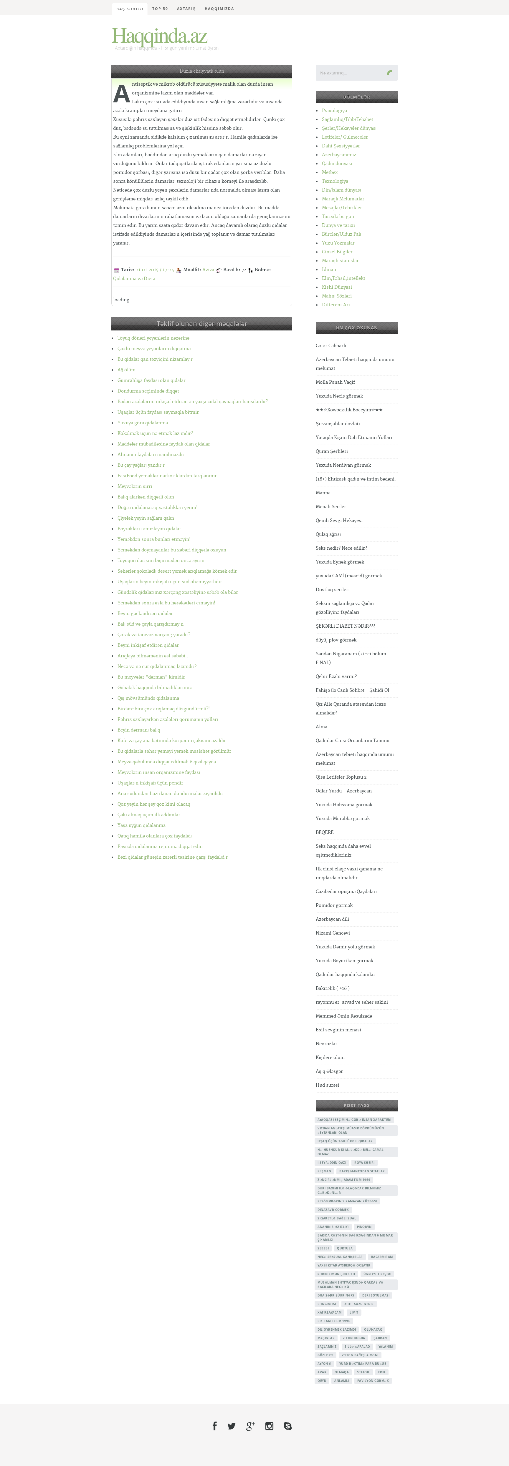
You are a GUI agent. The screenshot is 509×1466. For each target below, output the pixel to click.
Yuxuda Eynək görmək (340, 562)
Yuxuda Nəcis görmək (339, 396)
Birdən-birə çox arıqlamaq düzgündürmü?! (164, 709)
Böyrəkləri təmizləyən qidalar (149, 529)
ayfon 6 (324, 1364)
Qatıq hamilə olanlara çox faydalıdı (155, 836)
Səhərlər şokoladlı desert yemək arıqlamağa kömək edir (177, 571)
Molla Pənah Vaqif (335, 382)
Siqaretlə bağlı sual (337, 1218)
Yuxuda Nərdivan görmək (343, 465)
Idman (329, 269)
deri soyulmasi (375, 1295)
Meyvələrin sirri (135, 486)
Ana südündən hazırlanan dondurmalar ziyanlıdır (170, 794)
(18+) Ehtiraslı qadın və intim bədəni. (356, 479)
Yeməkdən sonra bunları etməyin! (154, 539)
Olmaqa (342, 1372)
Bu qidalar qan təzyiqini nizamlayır (155, 359)
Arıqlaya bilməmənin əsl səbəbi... (154, 656)
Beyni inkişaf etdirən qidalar (148, 645)
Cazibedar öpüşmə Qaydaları (346, 892)
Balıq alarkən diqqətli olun (146, 497)
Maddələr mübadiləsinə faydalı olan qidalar (164, 444)
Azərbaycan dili (332, 919)
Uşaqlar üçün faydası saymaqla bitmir (158, 412)
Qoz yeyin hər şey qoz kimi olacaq (154, 804)
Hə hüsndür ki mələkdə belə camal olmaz (351, 1152)
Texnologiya (335, 181)
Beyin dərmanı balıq (139, 730)
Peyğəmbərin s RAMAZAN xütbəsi (347, 1201)
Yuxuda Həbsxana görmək (344, 805)
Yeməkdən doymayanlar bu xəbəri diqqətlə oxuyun (172, 550)
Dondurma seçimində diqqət (148, 391)
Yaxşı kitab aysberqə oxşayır (344, 1265)
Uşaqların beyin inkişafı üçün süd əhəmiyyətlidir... (172, 582)
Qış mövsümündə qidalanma (148, 698)
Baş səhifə (129, 8)
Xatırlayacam (329, 1312)
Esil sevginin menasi (338, 1030)
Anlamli (341, 1381)
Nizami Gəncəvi (333, 933)
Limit (354, 1312)
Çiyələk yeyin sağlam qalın (146, 518)
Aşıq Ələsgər (329, 1071)
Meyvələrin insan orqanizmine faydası (159, 772)
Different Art (336, 305)
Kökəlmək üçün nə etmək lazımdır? (155, 433)
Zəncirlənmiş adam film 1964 (344, 1180)
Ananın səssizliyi (333, 1227)
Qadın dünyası (337, 164)
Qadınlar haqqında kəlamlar (345, 975)
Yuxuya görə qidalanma (143, 423)
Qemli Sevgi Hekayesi (339, 520)
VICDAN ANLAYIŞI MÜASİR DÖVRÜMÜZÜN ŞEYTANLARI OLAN (351, 1130)
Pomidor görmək (334, 905)
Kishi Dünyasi (337, 287)
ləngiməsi (327, 1304)
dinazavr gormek (333, 1210)
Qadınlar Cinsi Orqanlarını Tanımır (353, 741)
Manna (323, 493)
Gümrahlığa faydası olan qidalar (152, 380)
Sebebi (323, 1248)
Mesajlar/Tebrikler (342, 208)
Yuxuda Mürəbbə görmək (343, 819)
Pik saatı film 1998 (334, 1321)
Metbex (330, 172)
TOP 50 (160, 8)
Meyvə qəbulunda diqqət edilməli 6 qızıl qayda (167, 762)
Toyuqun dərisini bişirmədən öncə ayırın (161, 561)
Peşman (324, 1171)
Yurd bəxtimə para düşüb (363, 1364)
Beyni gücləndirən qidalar (145, 613)
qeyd (322, 1381)
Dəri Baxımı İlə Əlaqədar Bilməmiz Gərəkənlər (349, 1190)
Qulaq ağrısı (328, 534)
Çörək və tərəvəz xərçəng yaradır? (154, 635)
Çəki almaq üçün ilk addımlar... (151, 815)
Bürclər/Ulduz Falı (341, 234)
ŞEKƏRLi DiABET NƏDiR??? (345, 626)
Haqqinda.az (158, 34)
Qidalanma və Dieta (134, 279)
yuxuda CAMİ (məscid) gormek (349, 576)
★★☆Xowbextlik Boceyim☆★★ (349, 410)
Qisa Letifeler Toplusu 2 (341, 777)
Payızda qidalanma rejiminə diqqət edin (160, 847)
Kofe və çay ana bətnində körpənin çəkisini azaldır (172, 741)
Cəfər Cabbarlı (331, 346)
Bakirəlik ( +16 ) (333, 988)
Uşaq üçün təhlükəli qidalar (345, 1141)
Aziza (208, 270)
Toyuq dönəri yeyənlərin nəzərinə (153, 338)
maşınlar (326, 1338)
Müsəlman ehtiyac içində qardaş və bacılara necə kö (351, 1284)
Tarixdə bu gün (338, 217)
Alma (321, 727)
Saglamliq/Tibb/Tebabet (347, 119)
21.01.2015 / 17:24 (155, 270)
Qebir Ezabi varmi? (336, 676)
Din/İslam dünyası (341, 190)
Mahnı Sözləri (337, 296)
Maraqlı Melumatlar (343, 199)
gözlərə (325, 1355)
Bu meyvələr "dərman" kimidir (151, 677)
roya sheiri (364, 1163)
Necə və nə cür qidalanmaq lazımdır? (157, 666)
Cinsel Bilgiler (337, 252)
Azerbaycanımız (339, 155)
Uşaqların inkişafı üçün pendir (150, 783)
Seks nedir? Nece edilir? (341, 548)
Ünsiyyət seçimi (377, 1274)
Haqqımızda (219, 8)
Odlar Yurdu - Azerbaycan (344, 791)
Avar (322, 1372)
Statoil (363, 1372)
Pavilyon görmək (373, 1381)
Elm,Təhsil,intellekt (343, 278)
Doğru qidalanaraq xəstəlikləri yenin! (158, 508)
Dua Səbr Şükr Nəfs (336, 1295)
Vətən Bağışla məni (360, 1355)
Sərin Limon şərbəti (336, 1274)
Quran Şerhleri (332, 451)
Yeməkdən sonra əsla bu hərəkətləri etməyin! (166, 603)
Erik (382, 1372)
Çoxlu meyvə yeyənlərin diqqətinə (154, 349)
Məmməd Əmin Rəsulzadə (344, 1016)
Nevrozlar (326, 1044)
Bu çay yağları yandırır (141, 465)
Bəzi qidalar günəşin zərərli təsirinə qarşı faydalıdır (173, 857)
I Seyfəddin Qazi (332, 1163)
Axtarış (186, 8)
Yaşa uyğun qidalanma (142, 825)
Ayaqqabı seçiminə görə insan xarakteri (354, 1120)
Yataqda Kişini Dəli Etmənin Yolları (354, 438)
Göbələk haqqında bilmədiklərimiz (155, 688)
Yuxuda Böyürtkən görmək (344, 961)
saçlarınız (327, 1346)
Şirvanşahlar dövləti (338, 424)
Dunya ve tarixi (338, 225)
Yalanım (386, 1346)
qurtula (345, 1248)
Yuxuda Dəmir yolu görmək (345, 947)
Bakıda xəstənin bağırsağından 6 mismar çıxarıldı (355, 1237)
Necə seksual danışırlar (340, 1257)
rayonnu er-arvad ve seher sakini (352, 1002)
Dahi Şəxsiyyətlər (341, 146)
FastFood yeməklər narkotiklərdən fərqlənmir (167, 476)
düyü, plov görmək (336, 640)
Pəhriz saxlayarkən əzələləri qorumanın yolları (168, 719)
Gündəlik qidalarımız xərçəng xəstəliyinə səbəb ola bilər (178, 592)
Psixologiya (334, 111)
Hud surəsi (327, 1085)
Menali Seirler (331, 507)
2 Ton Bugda (354, 1338)
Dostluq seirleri (333, 590)
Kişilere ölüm (330, 1058)
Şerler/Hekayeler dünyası (349, 128)
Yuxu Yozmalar (338, 243)
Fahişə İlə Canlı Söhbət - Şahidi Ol (352, 690)
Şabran (380, 1338)
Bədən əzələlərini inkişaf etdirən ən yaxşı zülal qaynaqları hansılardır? (193, 402)
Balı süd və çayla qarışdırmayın (151, 624)
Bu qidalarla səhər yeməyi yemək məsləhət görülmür (174, 751)
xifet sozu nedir (359, 1304)
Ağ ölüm (126, 370)
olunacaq (373, 1329)
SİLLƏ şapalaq (357, 1346)
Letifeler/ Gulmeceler (345, 137)
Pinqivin (364, 1227)
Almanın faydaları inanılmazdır (151, 455)
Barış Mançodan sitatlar (362, 1171)
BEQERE (325, 832)
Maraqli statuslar (340, 261)
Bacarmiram (382, 1257)
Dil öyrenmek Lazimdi (337, 1329)
